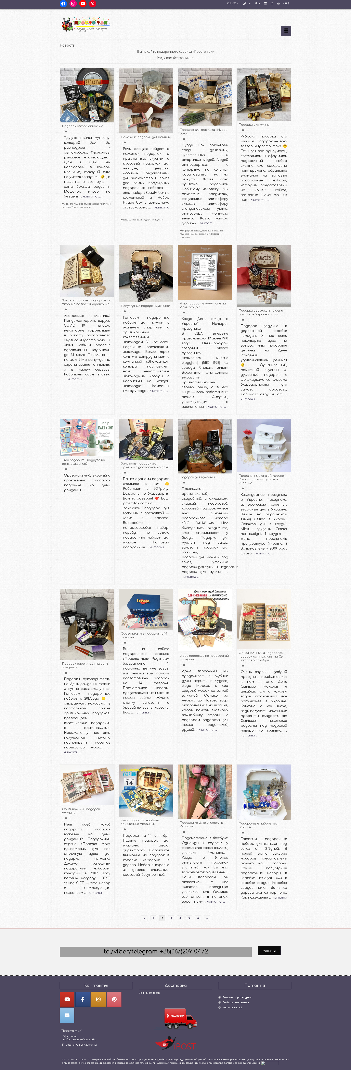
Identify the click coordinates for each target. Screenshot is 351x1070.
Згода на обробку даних (237, 997)
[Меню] (286, 31)
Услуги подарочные (81, 207)
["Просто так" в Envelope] (67, 1015)
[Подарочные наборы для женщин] (264, 792)
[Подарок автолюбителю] (87, 95)
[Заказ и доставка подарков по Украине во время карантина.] (87, 271)
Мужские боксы (91, 203)
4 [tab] (207, 817)
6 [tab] (217, 817)
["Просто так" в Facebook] (82, 999)
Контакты (269, 950)
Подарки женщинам (153, 219)
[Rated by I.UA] (270, 1062)
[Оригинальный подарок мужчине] (87, 785)
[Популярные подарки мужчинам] (146, 273)
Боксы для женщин (132, 219)
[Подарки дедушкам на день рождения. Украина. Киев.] (264, 276)
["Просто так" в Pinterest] (114, 999)
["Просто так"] (96, 22)
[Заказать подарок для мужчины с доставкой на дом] (146, 439)
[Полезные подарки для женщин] (146, 100)
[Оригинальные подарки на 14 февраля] (146, 609)
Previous (182, 792)
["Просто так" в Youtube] (67, 999)
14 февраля (187, 230)
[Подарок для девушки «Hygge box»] (205, 97)
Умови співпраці (232, 1007)
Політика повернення (236, 1002)
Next (227, 792)
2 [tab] (198, 817)
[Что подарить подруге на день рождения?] (87, 438)
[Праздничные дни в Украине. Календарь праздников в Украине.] (264, 445)
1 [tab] (193, 817)
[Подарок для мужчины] (205, 446)
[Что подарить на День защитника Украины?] (146, 790)
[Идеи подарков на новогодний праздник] (205, 620)
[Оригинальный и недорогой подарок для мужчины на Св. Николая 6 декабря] (264, 619)
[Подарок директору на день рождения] (87, 624)
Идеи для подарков (73, 203)
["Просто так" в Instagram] (98, 999)
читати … (92, 196)
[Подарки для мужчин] (264, 94)
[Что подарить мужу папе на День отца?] (205, 272)
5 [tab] (212, 817)
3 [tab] (202, 817)
